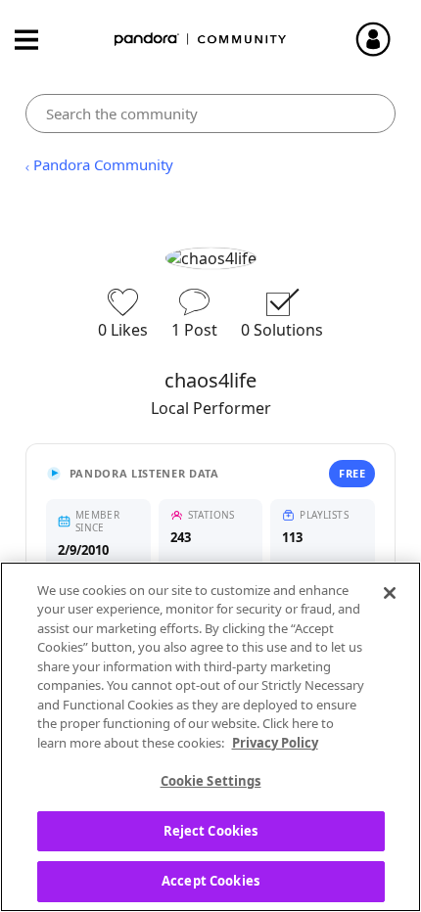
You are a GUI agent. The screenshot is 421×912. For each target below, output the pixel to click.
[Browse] (36, 40)
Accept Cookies (210, 880)
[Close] (389, 593)
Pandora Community (201, 39)
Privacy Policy (275, 743)
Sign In (381, 39)
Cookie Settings (211, 781)
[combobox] (211, 113)
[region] (210, 737)
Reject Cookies (211, 831)
